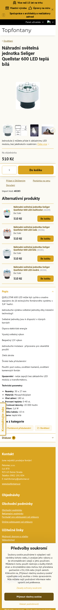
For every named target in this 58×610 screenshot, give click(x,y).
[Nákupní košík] (45, 30)
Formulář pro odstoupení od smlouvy (20, 516)
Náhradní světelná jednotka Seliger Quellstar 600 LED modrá (32, 268)
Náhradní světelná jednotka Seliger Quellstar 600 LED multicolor (32, 208)
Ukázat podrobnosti (29, 604)
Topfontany (16, 30)
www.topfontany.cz (11, 483)
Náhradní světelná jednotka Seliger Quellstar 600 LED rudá (32, 228)
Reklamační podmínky (12, 513)
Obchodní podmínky (12, 510)
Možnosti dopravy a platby (15, 536)
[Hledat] (37, 30)
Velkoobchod (8, 539)
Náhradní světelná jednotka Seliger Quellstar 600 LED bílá (32, 248)
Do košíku (35, 170)
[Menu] (52, 30)
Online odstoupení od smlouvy (17, 521)
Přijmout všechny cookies (29, 596)
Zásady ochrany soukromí (29, 587)
